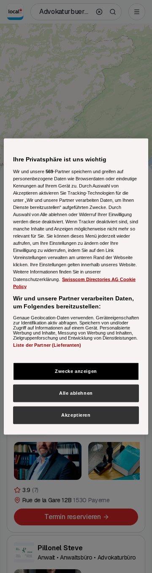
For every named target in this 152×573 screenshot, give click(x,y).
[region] (76, 287)
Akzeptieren (75, 415)
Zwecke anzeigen (76, 371)
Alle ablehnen (75, 393)
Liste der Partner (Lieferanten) (47, 344)
